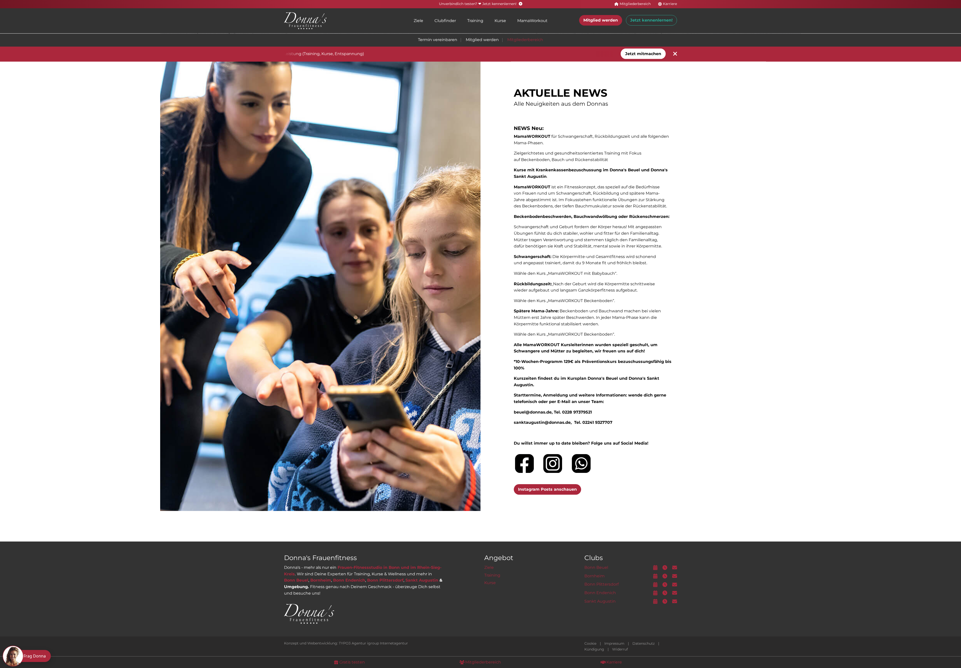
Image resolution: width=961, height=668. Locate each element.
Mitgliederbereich (525, 39)
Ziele (418, 20)
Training (475, 20)
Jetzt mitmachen (643, 53)
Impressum (614, 643)
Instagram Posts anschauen (547, 489)
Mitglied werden (600, 20)
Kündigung (594, 649)
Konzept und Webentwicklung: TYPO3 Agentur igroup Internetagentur (346, 643)
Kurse (500, 20)
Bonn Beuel (296, 580)
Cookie (590, 643)
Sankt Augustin (421, 580)
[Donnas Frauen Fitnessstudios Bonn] (305, 20)
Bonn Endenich (349, 580)
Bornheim (320, 580)
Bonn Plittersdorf (385, 580)
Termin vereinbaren (437, 39)
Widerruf (620, 649)
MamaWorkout (532, 20)
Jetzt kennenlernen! (651, 20)
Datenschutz (643, 643)
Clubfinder (445, 20)
